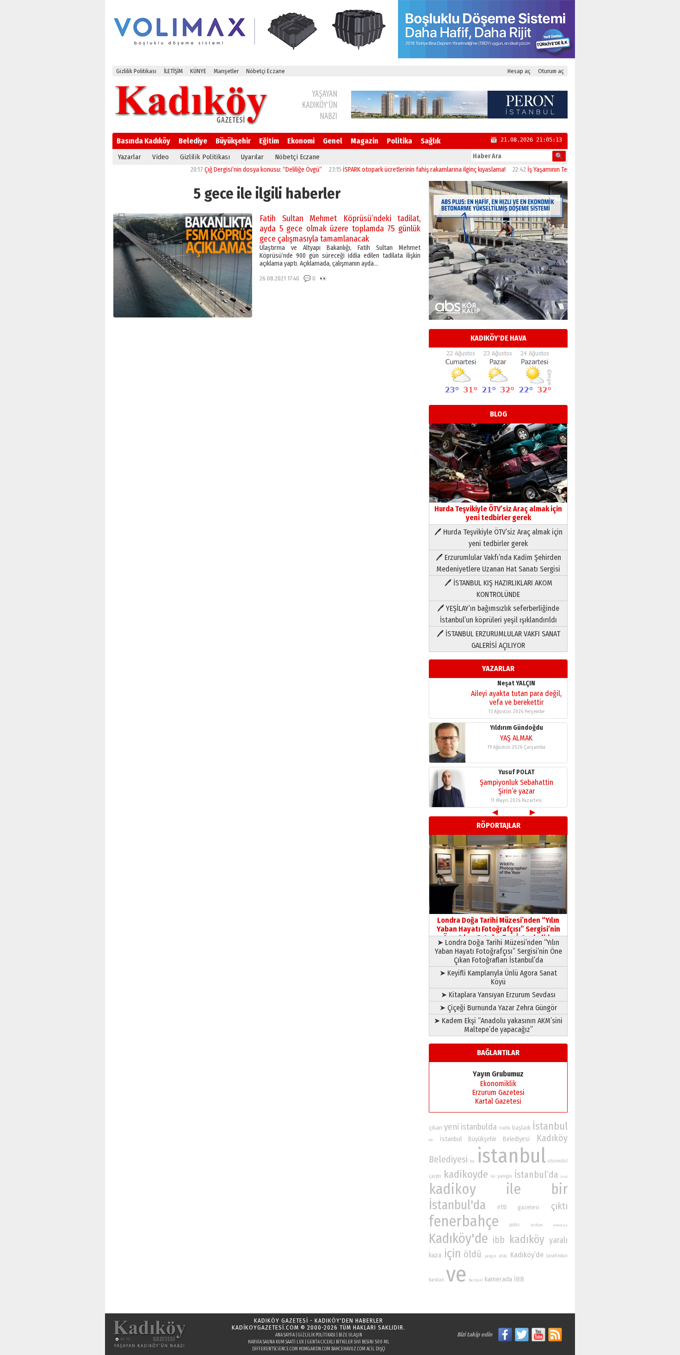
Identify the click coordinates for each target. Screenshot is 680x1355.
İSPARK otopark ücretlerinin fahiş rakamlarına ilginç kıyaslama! (398, 170)
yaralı (558, 1240)
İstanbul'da (457, 1205)
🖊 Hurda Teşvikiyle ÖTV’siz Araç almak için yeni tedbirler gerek (498, 538)
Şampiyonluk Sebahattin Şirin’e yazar (516, 787)
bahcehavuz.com (348, 1349)
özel (564, 1177)
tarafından (557, 1256)
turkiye (537, 1225)
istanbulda (479, 1127)
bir (559, 1189)
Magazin (364, 141)
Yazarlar (129, 157)
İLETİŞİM (173, 71)
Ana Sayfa (285, 1335)
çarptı (435, 1176)
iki (492, 1176)
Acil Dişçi (375, 1349)
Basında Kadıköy (143, 141)
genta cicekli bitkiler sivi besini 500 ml (348, 1342)
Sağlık (430, 141)
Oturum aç (551, 71)
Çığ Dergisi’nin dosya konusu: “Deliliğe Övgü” (238, 170)
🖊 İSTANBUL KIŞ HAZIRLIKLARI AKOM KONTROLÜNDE (498, 588)
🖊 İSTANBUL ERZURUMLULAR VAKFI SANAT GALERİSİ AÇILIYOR (498, 639)
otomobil (558, 1161)
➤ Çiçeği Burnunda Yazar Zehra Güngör (498, 1007)
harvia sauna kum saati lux (276, 1342)
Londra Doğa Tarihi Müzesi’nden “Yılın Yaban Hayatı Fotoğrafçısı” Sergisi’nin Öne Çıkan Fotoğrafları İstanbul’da (498, 929)
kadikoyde (466, 1174)
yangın (490, 1256)
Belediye (193, 141)
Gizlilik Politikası (136, 71)
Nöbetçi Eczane (265, 71)
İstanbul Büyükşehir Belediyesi (485, 1139)
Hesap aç (519, 71)
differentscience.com (275, 1349)
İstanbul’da (536, 1174)
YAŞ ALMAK (516, 737)
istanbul (511, 1156)
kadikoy (452, 1189)
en (431, 1139)
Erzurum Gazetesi (498, 1092)
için (452, 1254)
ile (513, 1189)
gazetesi (528, 1207)
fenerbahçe (464, 1221)
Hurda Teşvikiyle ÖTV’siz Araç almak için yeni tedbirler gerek (498, 513)
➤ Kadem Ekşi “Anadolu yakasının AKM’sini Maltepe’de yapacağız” (498, 1025)
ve (456, 1274)
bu (472, 1160)
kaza (435, 1255)
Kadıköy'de (458, 1239)
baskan (436, 1280)
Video (160, 157)
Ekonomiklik (498, 1083)
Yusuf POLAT (516, 772)
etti (502, 1207)
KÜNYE (198, 71)
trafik (504, 1128)
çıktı (559, 1206)
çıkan (435, 1127)
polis (514, 1225)
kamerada (498, 1279)
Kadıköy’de (527, 1254)
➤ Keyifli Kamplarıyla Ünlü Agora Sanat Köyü (498, 977)
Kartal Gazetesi (498, 1101)
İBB (519, 1279)
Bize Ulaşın (350, 1335)
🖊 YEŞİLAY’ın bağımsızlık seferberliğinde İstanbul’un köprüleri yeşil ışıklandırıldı (498, 614)
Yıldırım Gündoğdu (516, 728)
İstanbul (550, 1126)
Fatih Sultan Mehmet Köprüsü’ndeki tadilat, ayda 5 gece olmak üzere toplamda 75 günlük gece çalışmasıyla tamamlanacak (340, 228)
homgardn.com (314, 1349)
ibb (499, 1240)
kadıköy (526, 1239)
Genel (332, 141)
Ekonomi (301, 141)
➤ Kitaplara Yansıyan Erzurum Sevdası (498, 994)
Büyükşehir (233, 141)
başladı (521, 1127)
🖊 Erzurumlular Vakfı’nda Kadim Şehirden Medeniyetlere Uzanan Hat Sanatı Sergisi (498, 563)
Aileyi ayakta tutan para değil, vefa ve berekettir (516, 698)
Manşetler (226, 71)
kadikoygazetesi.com (265, 1327)
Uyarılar (252, 157)
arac (503, 1256)
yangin (504, 1176)
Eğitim (269, 141)
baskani (476, 1280)
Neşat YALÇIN (516, 683)
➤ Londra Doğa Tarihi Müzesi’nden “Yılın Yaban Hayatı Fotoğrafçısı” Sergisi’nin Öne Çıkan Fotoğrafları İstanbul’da (498, 951)
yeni (451, 1127)
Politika (399, 141)
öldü (473, 1254)
